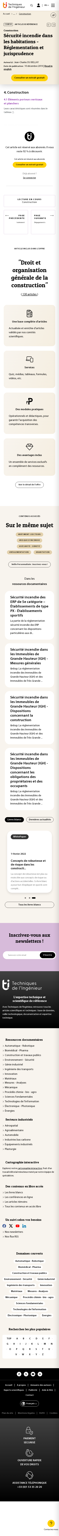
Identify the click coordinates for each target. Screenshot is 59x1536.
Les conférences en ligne (19, 1197)
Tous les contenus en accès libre (23, 1206)
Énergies (10, 1111)
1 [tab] (25, 898)
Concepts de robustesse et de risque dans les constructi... (28, 864)
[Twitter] (11, 1226)
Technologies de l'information (22, 1101)
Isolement (17, 219)
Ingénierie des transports (19, 1069)
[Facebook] (4, 1226)
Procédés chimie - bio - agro (20, 1092)
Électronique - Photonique (20, 1106)
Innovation (11, 1074)
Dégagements (40, 219)
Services (29, 367)
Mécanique (11, 1087)
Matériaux (10, 1078)
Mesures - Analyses (15, 1083)
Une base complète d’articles (29, 322)
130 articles (29, 294)
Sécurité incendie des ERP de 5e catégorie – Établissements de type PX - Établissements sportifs (29, 606)
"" (29, 274)
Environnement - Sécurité (19, 1060)
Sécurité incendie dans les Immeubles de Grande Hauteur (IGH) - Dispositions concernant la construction (29, 709)
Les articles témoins (16, 1202)
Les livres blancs (14, 1192)
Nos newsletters (14, 1232)
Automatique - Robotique (19, 1046)
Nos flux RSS (12, 1236)
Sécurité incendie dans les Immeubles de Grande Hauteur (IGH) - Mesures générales (29, 656)
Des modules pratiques (29, 409)
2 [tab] (29, 898)
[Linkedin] (24, 1226)
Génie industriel (14, 1064)
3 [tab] (34, 898)
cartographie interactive (30, 1168)
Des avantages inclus (29, 455)
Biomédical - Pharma (16, 1050)
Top (9, 1338)
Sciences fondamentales (19, 1097)
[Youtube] (17, 1226)
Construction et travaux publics (23, 1055)
